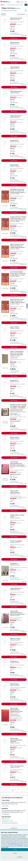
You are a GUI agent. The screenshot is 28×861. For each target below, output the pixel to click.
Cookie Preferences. (14, 843)
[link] (25, 10)
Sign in (22, 1)
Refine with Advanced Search (10, 10)
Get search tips (5, 818)
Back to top (14, 828)
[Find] (26, 5)
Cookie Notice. (20, 844)
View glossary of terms (7, 821)
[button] (23, 35)
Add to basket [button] (14, 38)
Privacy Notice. (6, 847)
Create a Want (5, 806)
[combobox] (16, 5)
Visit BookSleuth (5, 814)
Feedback (26, 306)
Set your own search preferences (9, 823)
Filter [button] (4, 14)
